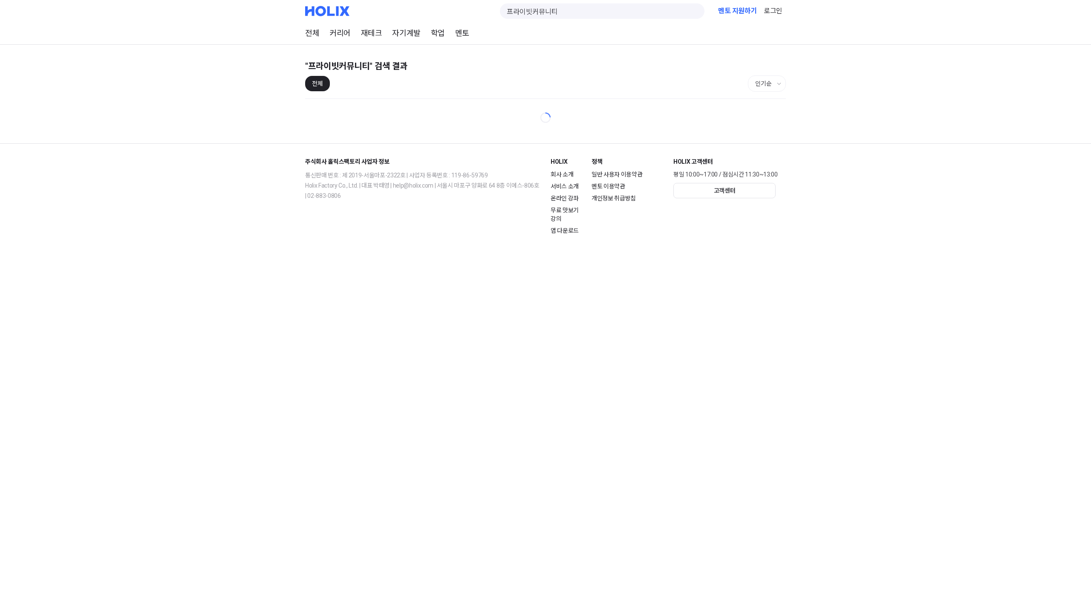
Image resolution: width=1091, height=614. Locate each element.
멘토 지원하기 (737, 11)
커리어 (340, 33)
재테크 (371, 33)
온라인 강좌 (565, 198)
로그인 (773, 11)
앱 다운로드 (565, 230)
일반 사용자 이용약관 (617, 174)
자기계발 (406, 33)
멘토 (462, 33)
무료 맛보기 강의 (565, 214)
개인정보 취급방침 (614, 198)
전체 (312, 33)
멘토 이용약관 (608, 186)
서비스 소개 (565, 186)
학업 (438, 33)
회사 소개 (562, 174)
